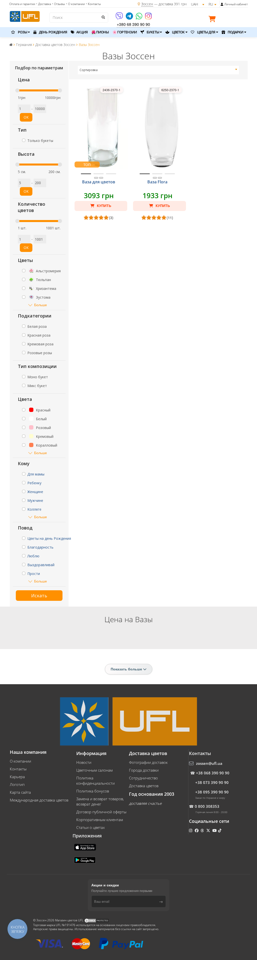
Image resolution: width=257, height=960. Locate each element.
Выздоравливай (40, 564)
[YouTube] (215, 830)
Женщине (35, 491)
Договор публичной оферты (101, 811)
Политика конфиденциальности (95, 780)
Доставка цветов (143, 785)
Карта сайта (20, 792)
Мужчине (35, 500)
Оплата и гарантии (22, 4)
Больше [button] (40, 304)
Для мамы (35, 474)
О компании (20, 761)
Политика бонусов (92, 790)
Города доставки (144, 770)
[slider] (17, 90)
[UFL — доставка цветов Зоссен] (25, 15)
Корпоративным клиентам (99, 819)
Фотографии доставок (148, 762)
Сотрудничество (143, 777)
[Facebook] (197, 830)
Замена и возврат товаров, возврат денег (100, 801)
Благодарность (40, 547)
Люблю (33, 556)
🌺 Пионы (100, 32)
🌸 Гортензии (124, 32)
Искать (39, 596)
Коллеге (34, 509)
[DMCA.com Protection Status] (96, 920)
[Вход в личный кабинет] (222, 4)
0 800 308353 (207, 806)
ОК (26, 117)
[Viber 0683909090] (119, 18)
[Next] (101, 178)
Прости (33, 573)
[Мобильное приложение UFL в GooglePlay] (85, 859)
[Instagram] (148, 18)
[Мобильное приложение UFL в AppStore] (85, 846)
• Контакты (93, 4)
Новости (83, 762)
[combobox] (158, 70)
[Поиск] (103, 17)
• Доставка (43, 4)
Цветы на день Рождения (49, 538)
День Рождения (52, 32)
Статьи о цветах (90, 827)
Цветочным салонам (94, 770)
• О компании (75, 4)
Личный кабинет (236, 4)
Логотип (17, 784)
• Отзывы (58, 4)
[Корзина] (213, 19)
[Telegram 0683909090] (130, 18)
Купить (103, 206)
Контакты (18, 768)
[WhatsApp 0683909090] (139, 18)
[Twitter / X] (208, 830)
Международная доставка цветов (39, 800)
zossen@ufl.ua (209, 763)
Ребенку (34, 483)
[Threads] (203, 830)
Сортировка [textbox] (89, 70)
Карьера (17, 776)
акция (82, 32)
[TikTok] (220, 830)
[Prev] (96, 178)
